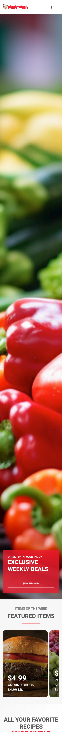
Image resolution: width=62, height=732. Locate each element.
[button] (57, 7)
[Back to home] (15, 7)
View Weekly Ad (31, 583)
